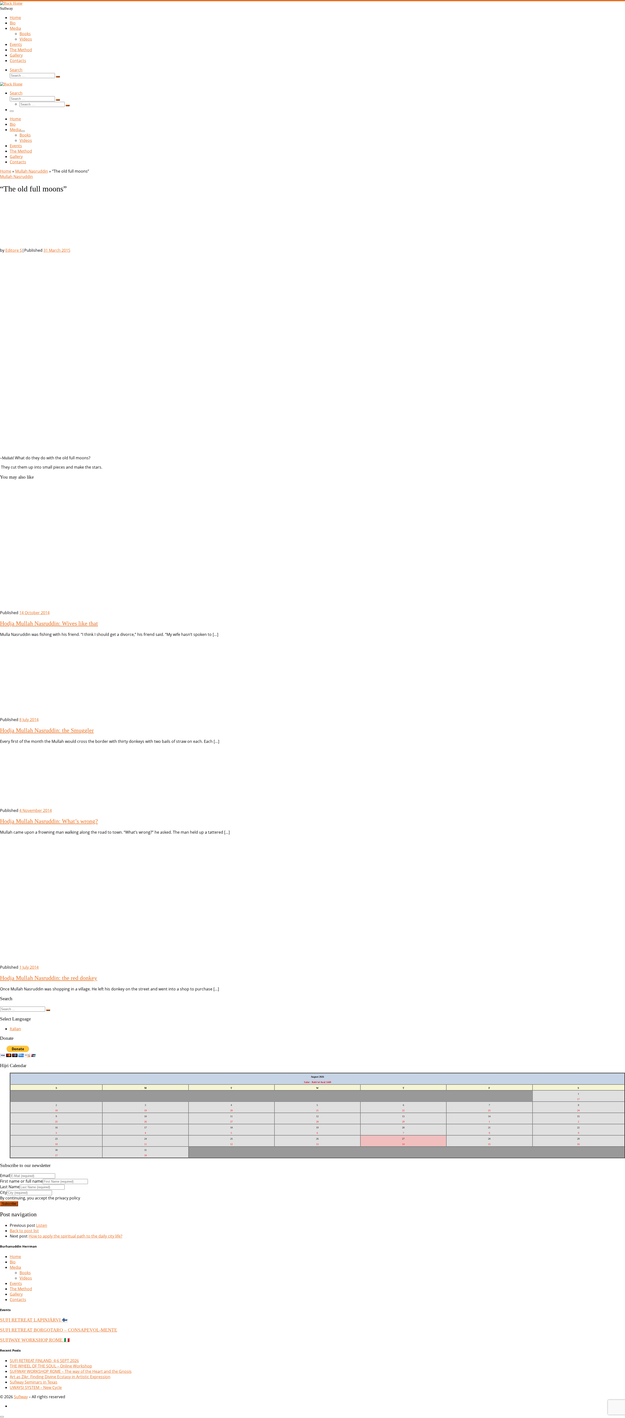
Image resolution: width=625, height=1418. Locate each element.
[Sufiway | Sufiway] (11, 3)
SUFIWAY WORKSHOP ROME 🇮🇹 (35, 1340)
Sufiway (21, 1396)
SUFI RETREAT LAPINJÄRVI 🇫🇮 (33, 1320)
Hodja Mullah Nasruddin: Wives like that (49, 623)
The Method (21, 1289)
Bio (13, 1262)
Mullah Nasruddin (31, 171)
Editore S (13, 250)
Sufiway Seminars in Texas (33, 1382)
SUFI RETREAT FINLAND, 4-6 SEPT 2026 (44, 1360)
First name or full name (21, 1181)
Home (5, 171)
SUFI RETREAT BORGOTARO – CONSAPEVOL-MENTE (58, 1330)
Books (25, 1272)
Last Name (10, 1186)
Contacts (18, 1299)
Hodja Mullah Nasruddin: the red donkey (48, 978)
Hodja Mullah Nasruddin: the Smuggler (47, 730)
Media (15, 1267)
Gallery (16, 1294)
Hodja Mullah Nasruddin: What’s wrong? (49, 821)
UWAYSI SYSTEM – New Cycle (36, 1387)
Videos (26, 1278)
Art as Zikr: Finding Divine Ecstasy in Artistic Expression (60, 1376)
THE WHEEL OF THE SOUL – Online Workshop (51, 1366)
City (3, 1192)
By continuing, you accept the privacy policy (40, 1198)
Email (5, 1175)
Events (16, 1283)
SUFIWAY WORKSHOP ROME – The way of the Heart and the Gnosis (71, 1371)
